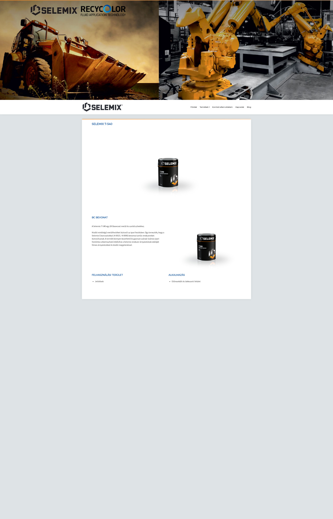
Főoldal (194, 107)
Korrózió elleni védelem (222, 107)
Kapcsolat (240, 107)
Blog (249, 107)
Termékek (204, 107)
